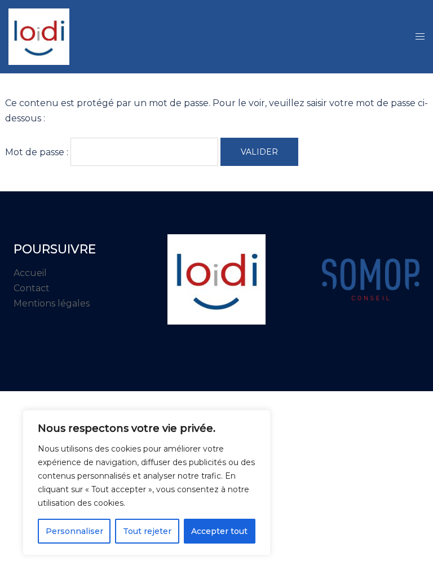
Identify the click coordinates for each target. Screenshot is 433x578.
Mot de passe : (37, 151)
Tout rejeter (147, 531)
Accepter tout (219, 531)
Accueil (30, 273)
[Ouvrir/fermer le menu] (420, 37)
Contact (32, 288)
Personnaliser (74, 531)
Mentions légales (52, 303)
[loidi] (38, 35)
